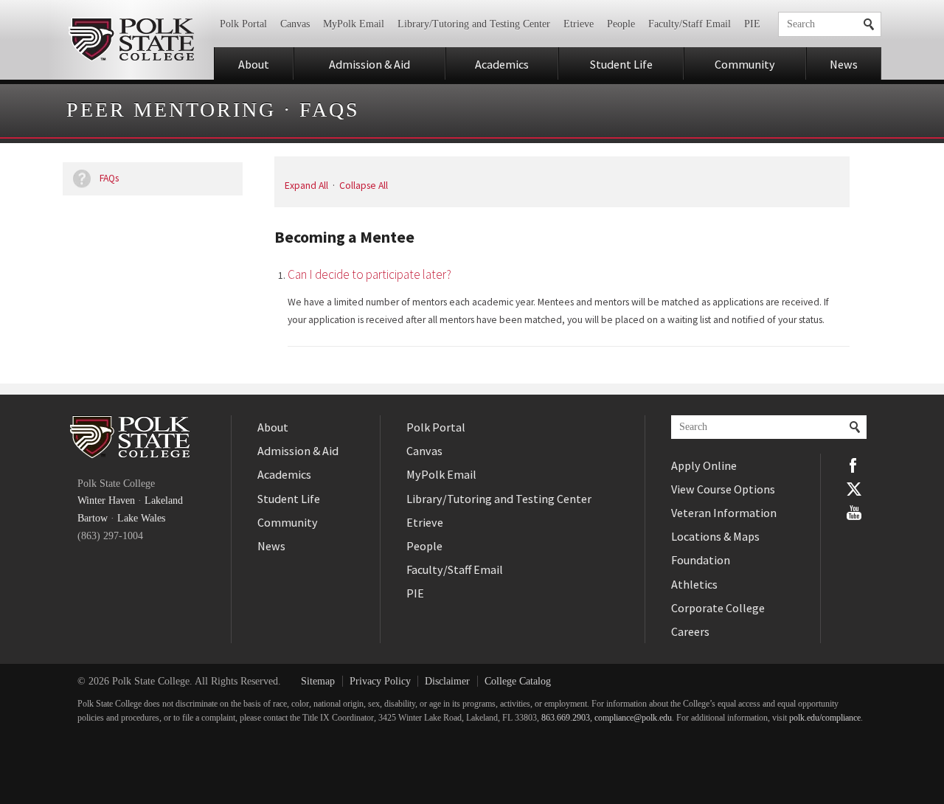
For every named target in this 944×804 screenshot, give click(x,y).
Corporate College (718, 607)
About (253, 64)
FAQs (329, 109)
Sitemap (318, 681)
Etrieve (578, 24)
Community (745, 64)
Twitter (854, 489)
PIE (752, 24)
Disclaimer (447, 681)
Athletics (694, 584)
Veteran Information (724, 512)
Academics (502, 64)
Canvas (295, 24)
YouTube (854, 512)
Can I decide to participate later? (369, 274)
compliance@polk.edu (633, 718)
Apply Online (704, 465)
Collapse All (363, 185)
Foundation (700, 559)
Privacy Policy (380, 681)
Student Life (621, 64)
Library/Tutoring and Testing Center (474, 24)
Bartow (92, 518)
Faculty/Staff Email (689, 24)
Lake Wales (141, 518)
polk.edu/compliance (825, 718)
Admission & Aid (369, 64)
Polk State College (131, 40)
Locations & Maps (715, 536)
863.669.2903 (565, 718)
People (621, 24)
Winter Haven (106, 500)
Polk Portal (243, 24)
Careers (690, 631)
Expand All (306, 185)
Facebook (854, 465)
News (844, 64)
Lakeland (164, 500)
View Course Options (723, 489)
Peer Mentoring (171, 109)
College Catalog (518, 681)
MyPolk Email (353, 24)
